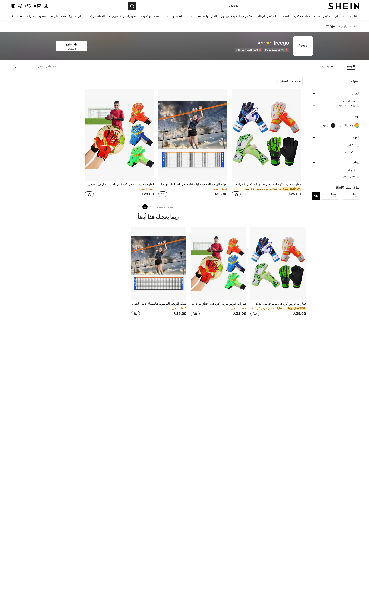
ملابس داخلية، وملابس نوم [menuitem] (236, 16)
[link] (37, 5)
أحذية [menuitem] (190, 16)
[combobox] (287, 81)
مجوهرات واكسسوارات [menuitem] (123, 16)
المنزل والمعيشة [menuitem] (207, 16)
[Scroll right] (12, 16)
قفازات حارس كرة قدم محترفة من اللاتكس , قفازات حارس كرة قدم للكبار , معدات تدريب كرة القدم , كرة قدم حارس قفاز (266, 184)
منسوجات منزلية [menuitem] (36, 16)
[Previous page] (150, 206)
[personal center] (45, 6)
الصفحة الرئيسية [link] (349, 26)
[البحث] (132, 6)
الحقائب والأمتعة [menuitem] (95, 16)
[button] (20, 6)
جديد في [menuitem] (339, 16)
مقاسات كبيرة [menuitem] (301, 16)
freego (281, 43)
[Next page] (139, 206)
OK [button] (316, 195)
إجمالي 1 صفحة (165, 206)
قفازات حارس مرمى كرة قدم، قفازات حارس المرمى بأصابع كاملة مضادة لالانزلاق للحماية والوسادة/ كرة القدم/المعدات (119, 184)
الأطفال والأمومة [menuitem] (150, 16)
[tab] (351, 66)
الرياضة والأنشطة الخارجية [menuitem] (66, 16)
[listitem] (275, 50)
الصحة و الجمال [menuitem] (173, 16)
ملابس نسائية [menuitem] (322, 16)
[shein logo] (343, 5)
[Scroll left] (17, 16)
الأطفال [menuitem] (284, 16)
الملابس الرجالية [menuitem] (266, 16)
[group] (335, 100)
